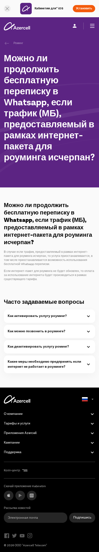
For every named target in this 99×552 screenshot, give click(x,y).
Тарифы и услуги (17, 423)
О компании (13, 414)
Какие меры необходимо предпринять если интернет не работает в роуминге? (44, 364)
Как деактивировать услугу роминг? (38, 346)
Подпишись (82, 517)
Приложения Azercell (20, 433)
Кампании (12, 442)
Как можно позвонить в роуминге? (36, 331)
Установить (84, 8)
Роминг (18, 43)
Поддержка (12, 452)
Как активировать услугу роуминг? (37, 316)
